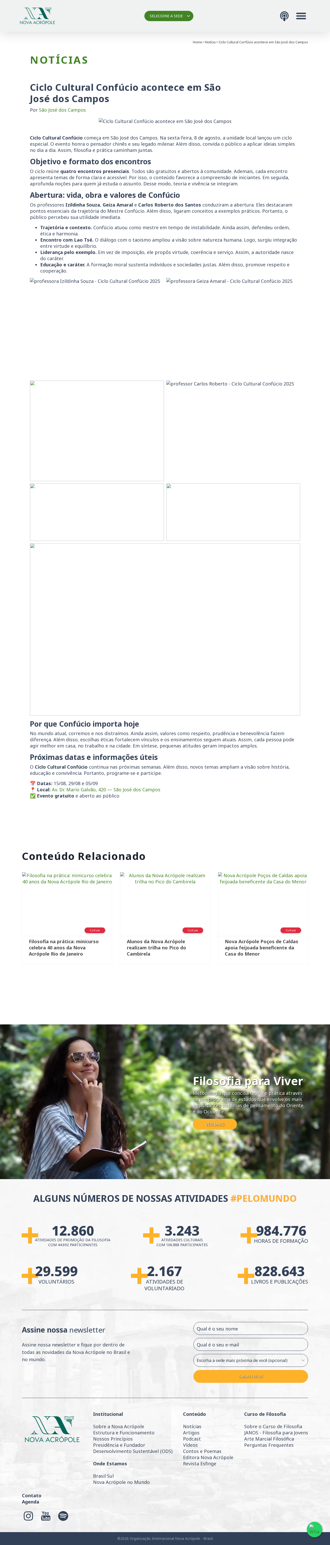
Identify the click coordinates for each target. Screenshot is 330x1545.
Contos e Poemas (202, 1451)
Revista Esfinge (199, 1463)
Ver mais (214, 1124)
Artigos (191, 1432)
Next (315, 927)
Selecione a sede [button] (166, 15)
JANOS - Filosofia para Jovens (276, 1432)
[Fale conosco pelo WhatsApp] (314, 1529)
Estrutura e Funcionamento (123, 1432)
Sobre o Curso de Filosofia (273, 1426)
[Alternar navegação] (301, 16)
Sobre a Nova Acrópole (118, 1426)
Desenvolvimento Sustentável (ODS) (132, 1451)
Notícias (192, 1426)
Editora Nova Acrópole (208, 1457)
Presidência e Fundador (119, 1445)
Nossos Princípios (113, 1439)
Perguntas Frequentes (269, 1445)
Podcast (192, 1439)
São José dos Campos (62, 110)
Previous (14, 927)
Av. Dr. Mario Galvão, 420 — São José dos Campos (106, 789)
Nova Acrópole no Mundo (121, 1482)
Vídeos (190, 1445)
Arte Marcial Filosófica (269, 1439)
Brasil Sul (103, 1476)
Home (197, 42)
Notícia (210, 42)
